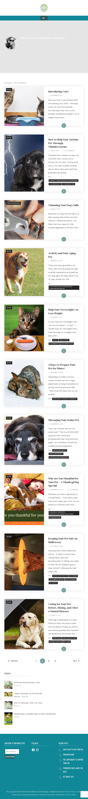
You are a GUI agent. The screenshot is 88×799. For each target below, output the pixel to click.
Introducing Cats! (58, 91)
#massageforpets (59, 450)
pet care (67, 641)
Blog (9, 89)
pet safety (53, 583)
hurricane (56, 638)
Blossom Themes (39, 795)
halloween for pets (56, 579)
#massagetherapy (56, 453)
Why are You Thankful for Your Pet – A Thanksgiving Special (63, 482)
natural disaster (55, 641)
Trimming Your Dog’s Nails (63, 205)
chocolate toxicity (60, 576)
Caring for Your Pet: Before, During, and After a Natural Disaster (63, 607)
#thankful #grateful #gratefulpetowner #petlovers (61, 513)
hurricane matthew (69, 638)
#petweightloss (67, 343)
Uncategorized (13, 203)
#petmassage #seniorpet (58, 457)
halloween (73, 576)
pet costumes (71, 579)
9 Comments (74, 490)
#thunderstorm (68, 184)
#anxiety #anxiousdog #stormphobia (63, 180)
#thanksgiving (54, 517)
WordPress (60, 795)
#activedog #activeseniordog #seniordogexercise (60, 287)
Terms (79, 792)
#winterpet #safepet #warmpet (65, 399)
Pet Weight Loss (68, 777)
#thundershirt (55, 184)
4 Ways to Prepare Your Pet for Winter (61, 366)
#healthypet (64, 340)
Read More (60, 125)
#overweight (54, 343)
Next (75, 661)
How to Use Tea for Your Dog (73, 750)
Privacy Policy (70, 792)
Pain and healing (68, 755)
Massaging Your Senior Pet (63, 420)
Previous (14, 661)
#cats (55, 340)
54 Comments (69, 151)
